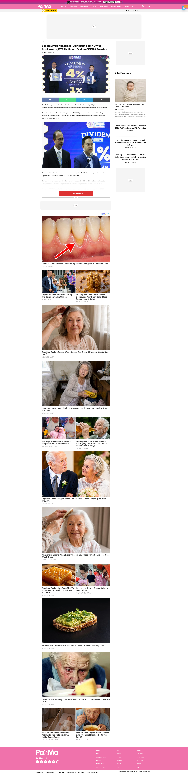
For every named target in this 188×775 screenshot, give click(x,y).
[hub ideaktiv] (148, 5)
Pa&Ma (44, 42)
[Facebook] (126, 10)
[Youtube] (135, 10)
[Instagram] (129, 10)
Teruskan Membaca (76, 193)
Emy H (127, 133)
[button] (143, 6)
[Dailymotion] (137, 10)
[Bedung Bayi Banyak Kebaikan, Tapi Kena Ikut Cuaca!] (130, 90)
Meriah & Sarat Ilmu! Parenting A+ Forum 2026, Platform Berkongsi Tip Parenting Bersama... (130, 128)
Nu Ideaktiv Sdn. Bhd (133, 771)
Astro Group (147, 771)
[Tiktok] (133, 10)
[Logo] (44, 6)
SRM (44, 52)
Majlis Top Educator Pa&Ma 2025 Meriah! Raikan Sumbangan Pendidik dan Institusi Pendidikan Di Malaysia (130, 157)
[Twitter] (131, 10)
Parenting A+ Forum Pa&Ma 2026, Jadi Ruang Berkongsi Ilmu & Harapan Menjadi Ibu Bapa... (130, 142)
